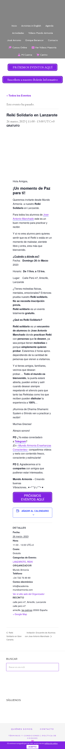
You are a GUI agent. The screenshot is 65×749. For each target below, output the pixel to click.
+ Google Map (20, 614)
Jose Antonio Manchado (31, 216)
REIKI (30, 561)
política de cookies (51, 743)
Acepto (32, 747)
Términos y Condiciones (24, 736)
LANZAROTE (19, 561)
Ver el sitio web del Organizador (28, 594)
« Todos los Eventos (18, 95)
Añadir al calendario (35, 510)
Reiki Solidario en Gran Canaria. (14, 636)
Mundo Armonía (32, 11)
